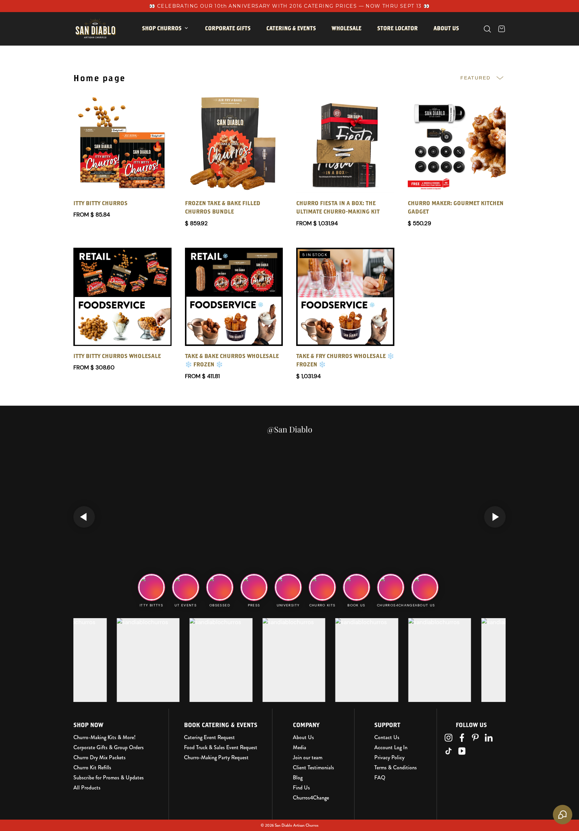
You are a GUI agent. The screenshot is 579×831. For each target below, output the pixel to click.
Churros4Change (311, 797)
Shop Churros (162, 28)
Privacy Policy (389, 757)
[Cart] (502, 29)
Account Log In (390, 747)
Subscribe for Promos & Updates (108, 777)
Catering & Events (291, 28)
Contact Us (386, 737)
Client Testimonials (313, 767)
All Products (87, 787)
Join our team (307, 757)
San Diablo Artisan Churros (296, 825)
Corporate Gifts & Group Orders (108, 747)
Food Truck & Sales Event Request (220, 747)
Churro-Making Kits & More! (104, 737)
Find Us (301, 787)
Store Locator (397, 28)
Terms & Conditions (395, 767)
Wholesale (347, 28)
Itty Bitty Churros (173, 49)
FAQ (379, 777)
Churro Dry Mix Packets (99, 757)
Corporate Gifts (228, 28)
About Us (303, 737)
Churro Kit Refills (92, 767)
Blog (298, 777)
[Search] (487, 29)
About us (446, 28)
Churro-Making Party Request (216, 757)
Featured (475, 77)
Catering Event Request (209, 737)
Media (299, 747)
